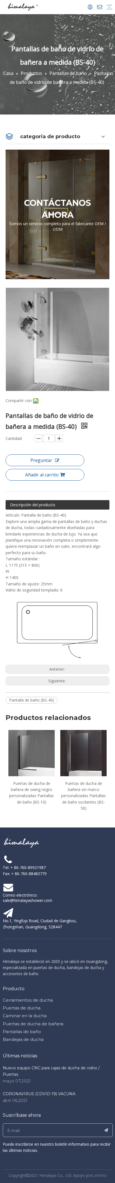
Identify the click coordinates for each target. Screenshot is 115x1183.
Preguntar (41, 460)
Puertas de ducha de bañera (33, 1023)
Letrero (99, 1175)
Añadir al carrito (42, 475)
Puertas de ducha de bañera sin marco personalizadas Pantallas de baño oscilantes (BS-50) (42, 796)
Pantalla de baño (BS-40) (31, 700)
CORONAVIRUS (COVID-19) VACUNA (39, 1093)
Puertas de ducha (21, 1008)
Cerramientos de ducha (28, 1000)
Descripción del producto (32, 504)
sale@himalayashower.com (27, 900)
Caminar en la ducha (25, 1015)
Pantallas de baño (22, 1031)
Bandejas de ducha (23, 1039)
